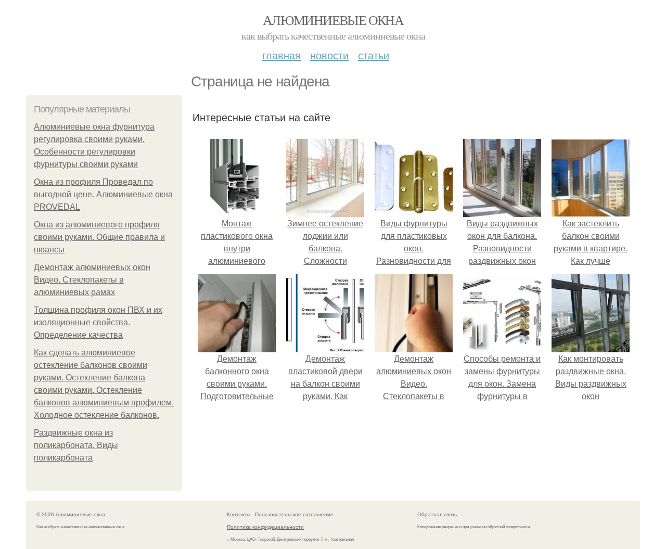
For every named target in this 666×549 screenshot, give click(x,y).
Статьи (373, 54)
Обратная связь (437, 514)
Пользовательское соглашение (294, 514)
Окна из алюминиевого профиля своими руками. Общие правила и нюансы (99, 237)
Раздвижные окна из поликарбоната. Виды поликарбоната (76, 445)
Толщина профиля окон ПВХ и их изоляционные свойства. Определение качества (98, 322)
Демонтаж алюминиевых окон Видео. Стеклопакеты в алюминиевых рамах (92, 280)
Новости (329, 54)
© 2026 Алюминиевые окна (70, 514)
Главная (281, 54)
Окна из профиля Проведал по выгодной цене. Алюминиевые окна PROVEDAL (103, 194)
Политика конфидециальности (265, 526)
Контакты (238, 514)
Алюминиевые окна (333, 20)
